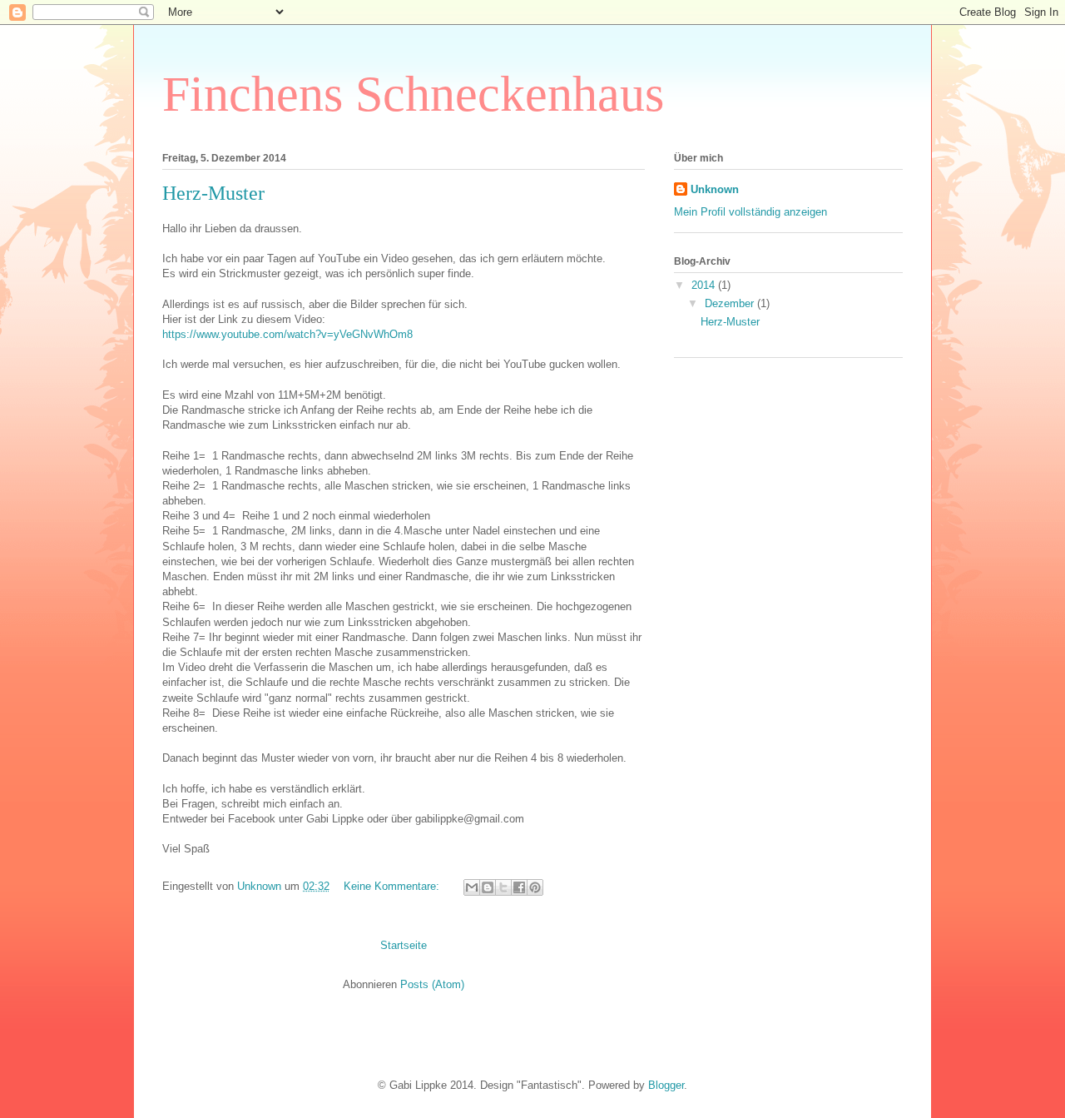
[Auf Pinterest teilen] (535, 887)
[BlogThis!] (487, 887)
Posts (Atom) (432, 984)
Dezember (731, 303)
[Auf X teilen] (503, 887)
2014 (704, 285)
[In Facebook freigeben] (519, 887)
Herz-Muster (213, 193)
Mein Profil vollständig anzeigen (750, 212)
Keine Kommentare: (393, 886)
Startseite (403, 945)
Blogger (666, 1085)
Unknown (715, 189)
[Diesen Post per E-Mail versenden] (471, 887)
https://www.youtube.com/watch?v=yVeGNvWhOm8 (287, 334)
